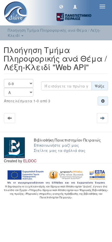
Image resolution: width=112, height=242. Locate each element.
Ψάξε (100, 86)
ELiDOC (29, 160)
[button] (61, 6)
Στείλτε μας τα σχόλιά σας (59, 150)
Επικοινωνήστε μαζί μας (56, 145)
